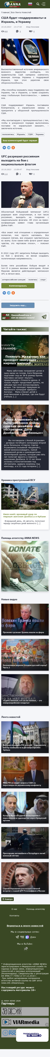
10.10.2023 (11, 27)
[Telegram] (8, 147)
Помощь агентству (35, 909)
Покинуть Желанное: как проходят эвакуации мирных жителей (24, 360)
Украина (40, 134)
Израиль (21, 134)
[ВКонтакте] (4, 147)
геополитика (8, 134)
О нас (14, 909)
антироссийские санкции (13, 279)
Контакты (14, 915)
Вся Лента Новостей (21, 12)
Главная (5, 12)
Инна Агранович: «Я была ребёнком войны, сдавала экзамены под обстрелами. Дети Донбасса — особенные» (23, 426)
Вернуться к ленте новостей (25, 925)
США (30, 134)
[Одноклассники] (13, 147)
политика (32, 279)
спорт (43, 279)
